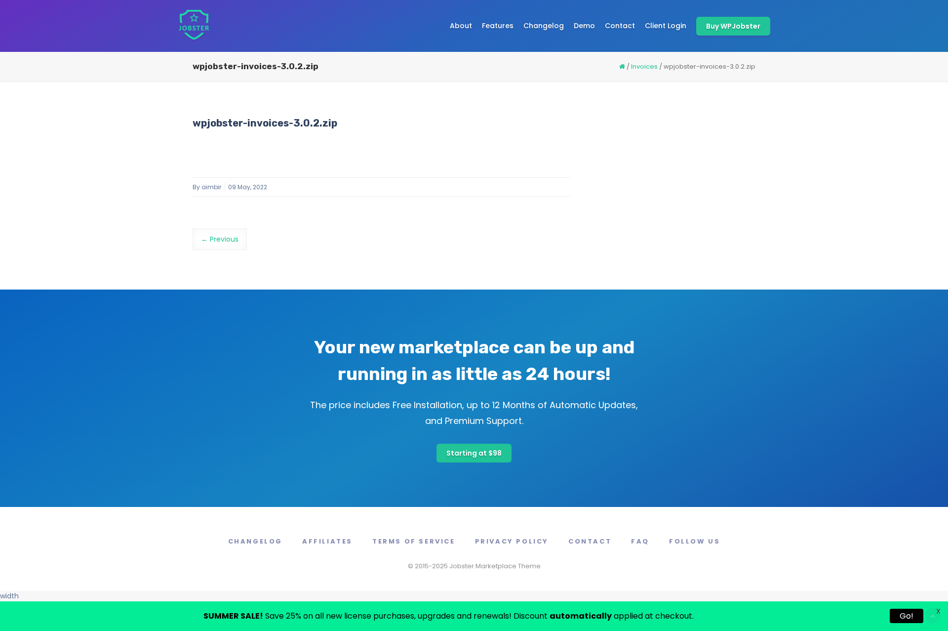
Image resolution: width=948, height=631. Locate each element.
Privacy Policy (512, 541)
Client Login (665, 26)
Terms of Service (413, 541)
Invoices (644, 66)
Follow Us (694, 541)
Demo (584, 26)
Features (498, 26)
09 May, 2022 (247, 187)
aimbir (211, 187)
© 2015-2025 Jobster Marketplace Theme (474, 566)
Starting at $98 (474, 453)
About (461, 26)
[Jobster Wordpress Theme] (193, 26)
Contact (620, 26)
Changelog (543, 26)
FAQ (640, 541)
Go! (906, 616)
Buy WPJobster (733, 26)
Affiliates (327, 541)
